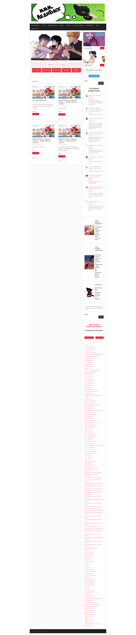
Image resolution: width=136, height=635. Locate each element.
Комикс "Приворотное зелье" (91, 441)
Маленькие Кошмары (89, 569)
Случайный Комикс (35, 25)
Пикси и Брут (87, 586)
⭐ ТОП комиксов (46, 70)
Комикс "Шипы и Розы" (89, 466)
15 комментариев (37, 158)
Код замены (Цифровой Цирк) (91, 372)
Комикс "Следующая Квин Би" (91, 451)
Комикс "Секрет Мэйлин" (90, 447)
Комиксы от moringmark (90, 553)
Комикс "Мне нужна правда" (90, 414)
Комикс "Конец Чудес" (89, 406)
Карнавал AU (87, 368)
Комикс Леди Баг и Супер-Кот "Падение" (93, 477)
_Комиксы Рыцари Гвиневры (91, 352)
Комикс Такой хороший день (91, 548)
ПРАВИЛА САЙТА (99, 337)
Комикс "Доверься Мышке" (90, 400)
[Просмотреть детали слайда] (56, 46)
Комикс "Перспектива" (89, 431)
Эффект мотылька (88, 625)
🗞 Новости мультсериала (76, 70)
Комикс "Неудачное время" (90, 420)
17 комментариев (63, 119)
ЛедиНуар (87, 563)
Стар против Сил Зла (89, 600)
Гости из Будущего (89, 362)
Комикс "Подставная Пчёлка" (91, 435)
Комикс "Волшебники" (89, 383)
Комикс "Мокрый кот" (89, 416)
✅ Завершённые (56, 70)
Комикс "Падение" (88, 428)
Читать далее (61, 114)
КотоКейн (87, 559)
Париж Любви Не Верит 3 (90, 585)
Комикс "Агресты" (88, 376)
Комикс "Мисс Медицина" (90, 412)
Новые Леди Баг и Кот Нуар (90, 575)
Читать (102, 48)
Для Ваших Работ (90, 25)
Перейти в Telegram (94, 76)
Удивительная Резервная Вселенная (92, 604)
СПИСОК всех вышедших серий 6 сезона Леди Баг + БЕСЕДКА (95, 177)
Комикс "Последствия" (89, 437)
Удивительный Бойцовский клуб (91, 606)
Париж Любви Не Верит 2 (90, 583)
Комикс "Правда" (88, 439)
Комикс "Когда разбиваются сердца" (92, 404)
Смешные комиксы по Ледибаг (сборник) (93, 598)
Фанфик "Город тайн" (89, 608)
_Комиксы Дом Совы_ (89, 350)
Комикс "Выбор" (88, 385)
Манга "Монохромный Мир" (90, 571)
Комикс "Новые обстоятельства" (91, 422)
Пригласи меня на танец (90, 590)
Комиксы (62, 25)
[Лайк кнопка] (33, 111)
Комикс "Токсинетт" (89, 457)
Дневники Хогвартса (89, 364)
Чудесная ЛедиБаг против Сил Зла (92, 623)
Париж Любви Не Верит (90, 581)
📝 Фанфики (66, 70)
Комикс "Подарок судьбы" (90, 433)
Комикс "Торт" (87, 459)
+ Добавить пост (51, 64)
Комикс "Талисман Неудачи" (90, 453)
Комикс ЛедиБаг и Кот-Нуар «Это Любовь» (94, 528)
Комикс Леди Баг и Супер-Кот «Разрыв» (93, 506)
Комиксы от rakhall (89, 555)
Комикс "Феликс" (88, 463)
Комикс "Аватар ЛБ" (89, 374)
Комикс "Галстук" (88, 387)
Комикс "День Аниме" (89, 393)
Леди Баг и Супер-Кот (89, 561)
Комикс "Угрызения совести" (91, 461)
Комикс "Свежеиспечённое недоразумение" (94, 445)
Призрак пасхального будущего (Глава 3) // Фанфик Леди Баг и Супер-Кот (67, 102)
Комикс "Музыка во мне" (90, 418)
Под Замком (87, 588)
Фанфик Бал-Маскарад (89, 616)
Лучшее (43, 25)
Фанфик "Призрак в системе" (91, 614)
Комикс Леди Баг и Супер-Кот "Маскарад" (93, 472)
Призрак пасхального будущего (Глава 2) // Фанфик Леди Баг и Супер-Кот (41, 140)
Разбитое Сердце (88, 592)
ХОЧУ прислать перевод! (78, 25)
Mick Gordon (91, 132)
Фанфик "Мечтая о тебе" (90, 612)
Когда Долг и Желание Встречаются (92, 370)
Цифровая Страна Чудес (90, 619)
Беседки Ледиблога (89, 360)
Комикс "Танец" (88, 455)
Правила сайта (34, 28)
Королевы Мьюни (88, 557)
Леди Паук (91, 118)
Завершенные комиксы (52, 25)
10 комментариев (37, 119)
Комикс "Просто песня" (89, 443)
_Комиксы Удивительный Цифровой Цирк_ (94, 354)
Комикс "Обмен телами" (90, 424)
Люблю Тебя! (87, 567)
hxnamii (90, 166)
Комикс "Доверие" (88, 398)
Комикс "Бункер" (88, 381)
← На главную (62, 64)
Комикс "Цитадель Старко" (90, 464)
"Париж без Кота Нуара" (90, 358)
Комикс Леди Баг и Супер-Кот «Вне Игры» (94, 488)
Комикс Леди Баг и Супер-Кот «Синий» (93, 508)
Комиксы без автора (89, 552)
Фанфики (68, 25)
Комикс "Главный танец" (90, 389)
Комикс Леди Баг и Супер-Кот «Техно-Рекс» (94, 510)
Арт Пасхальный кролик (39, 100)
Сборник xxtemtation (89, 596)
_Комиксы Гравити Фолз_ (90, 348)
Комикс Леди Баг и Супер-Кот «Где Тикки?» (94, 490)
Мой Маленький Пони (89, 573)
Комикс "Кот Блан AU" (89, 408)
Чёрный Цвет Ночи (89, 621)
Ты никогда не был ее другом (91, 602)
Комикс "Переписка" (89, 430)
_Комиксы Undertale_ (89, 346)
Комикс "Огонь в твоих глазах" (91, 426)
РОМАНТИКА (87, 594)
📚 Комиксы (36, 70)
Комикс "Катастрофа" (89, 402)
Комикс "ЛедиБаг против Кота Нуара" (92, 410)
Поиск (101, 317)
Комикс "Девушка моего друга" (91, 391)
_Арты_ (86, 344)
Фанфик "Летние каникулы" (90, 610)
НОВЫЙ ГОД (87, 577)
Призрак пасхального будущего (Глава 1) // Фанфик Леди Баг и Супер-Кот (67, 140)
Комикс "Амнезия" (88, 377)
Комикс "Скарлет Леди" (90, 449)
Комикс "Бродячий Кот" (89, 379)
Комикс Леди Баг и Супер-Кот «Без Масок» (94, 483)
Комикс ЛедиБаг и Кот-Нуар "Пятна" (92, 526)
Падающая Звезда (88, 579)
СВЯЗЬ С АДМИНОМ (89, 337)
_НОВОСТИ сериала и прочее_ (91, 356)
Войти (97, 25)
